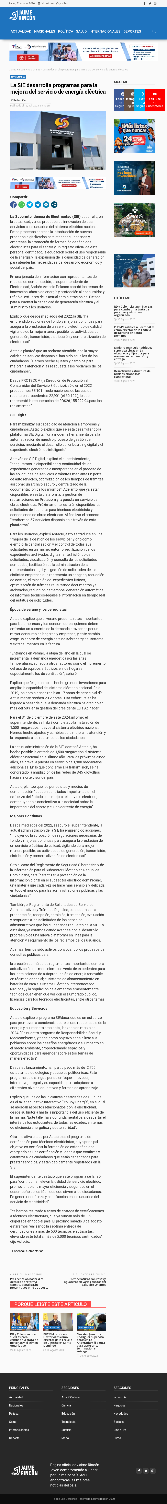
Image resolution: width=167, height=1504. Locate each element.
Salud (12, 1421)
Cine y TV (120, 1430)
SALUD (81, 31)
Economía (120, 1397)
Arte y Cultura (71, 1397)
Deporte (14, 1438)
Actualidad (16, 1397)
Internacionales (105, 31)
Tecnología (69, 1421)
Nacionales (18, 77)
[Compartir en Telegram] (38, 204)
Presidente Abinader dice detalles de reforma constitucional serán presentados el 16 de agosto (29, 1283)
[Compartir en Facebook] (13, 204)
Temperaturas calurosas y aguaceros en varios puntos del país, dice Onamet (85, 1282)
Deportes (132, 31)
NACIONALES (44, 31)
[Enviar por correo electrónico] (46, 204)
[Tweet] (29, 204)
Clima (117, 1438)
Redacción (19, 100)
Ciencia (66, 1405)
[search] (154, 31)
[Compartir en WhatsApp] (21, 204)
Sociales (119, 1421)
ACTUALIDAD (21, 31)
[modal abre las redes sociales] (54, 204)
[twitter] (150, 3)
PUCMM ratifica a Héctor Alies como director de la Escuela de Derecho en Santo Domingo (57, 1339)
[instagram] (155, 3)
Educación (68, 1413)
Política (14, 1413)
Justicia (66, 1430)
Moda (65, 1438)
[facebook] (144, 3)
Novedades (121, 1413)
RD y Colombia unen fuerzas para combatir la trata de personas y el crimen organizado (24, 1339)
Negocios (119, 1405)
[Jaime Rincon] (28, 1470)
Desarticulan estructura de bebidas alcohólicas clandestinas (132, 374)
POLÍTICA (65, 31)
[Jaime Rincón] (24, 15)
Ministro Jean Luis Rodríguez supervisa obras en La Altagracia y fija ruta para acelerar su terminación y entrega (91, 1342)
